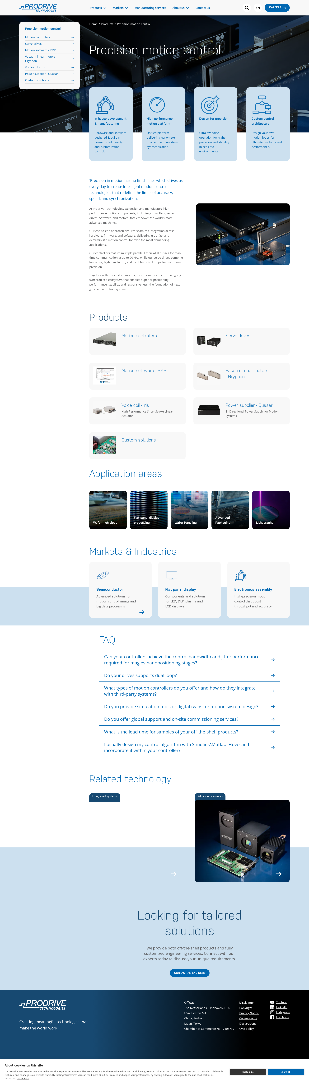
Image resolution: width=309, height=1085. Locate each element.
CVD (242, 1029)
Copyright (245, 1008)
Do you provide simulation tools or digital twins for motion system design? (181, 706)
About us (179, 8)
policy (250, 1029)
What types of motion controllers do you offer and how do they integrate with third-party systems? (180, 691)
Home (93, 24)
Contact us (203, 8)
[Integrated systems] (136, 841)
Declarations (247, 1023)
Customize (248, 1072)
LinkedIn (281, 1007)
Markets (118, 8)
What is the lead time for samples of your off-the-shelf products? (171, 732)
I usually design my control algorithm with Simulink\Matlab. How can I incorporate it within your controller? (176, 747)
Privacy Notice (249, 1013)
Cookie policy (248, 1018)
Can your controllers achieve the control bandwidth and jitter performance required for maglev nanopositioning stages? (182, 659)
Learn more (23, 1078)
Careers (275, 7)
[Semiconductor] (120, 612)
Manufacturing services (150, 8)
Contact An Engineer (189, 973)
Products (96, 8)
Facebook (282, 1017)
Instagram (283, 1012)
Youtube (281, 1002)
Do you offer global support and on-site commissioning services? (171, 719)
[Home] (38, 8)
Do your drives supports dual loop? (140, 675)
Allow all (286, 1072)
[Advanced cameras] (242, 841)
